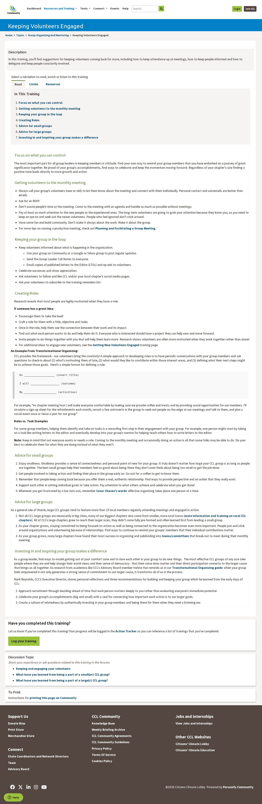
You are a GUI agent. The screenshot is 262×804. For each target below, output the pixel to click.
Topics (20, 35)
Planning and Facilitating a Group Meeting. (125, 228)
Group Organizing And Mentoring (48, 35)
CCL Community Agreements (112, 736)
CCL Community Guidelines (110, 742)
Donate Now (16, 723)
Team (12, 763)
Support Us (18, 716)
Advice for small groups (35, 126)
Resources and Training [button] (59, 8)
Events (114, 8)
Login (237, 8)
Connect (15, 749)
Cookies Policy (102, 761)
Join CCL (250, 8)
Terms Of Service (104, 755)
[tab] (18, 84)
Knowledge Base (103, 723)
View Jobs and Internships (194, 723)
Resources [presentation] (53, 84)
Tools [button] (84, 8)
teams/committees (176, 536)
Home (8, 35)
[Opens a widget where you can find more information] (13, 797)
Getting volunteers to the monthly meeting (49, 109)
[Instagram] (36, 787)
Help (125, 8)
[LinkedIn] (28, 787)
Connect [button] (99, 8)
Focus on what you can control (40, 103)
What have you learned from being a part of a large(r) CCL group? (62, 680)
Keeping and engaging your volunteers (43, 669)
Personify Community (238, 787)
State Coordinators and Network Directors (38, 756)
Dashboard (34, 8)
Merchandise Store (21, 736)
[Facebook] (13, 787)
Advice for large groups (35, 132)
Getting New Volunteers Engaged (116, 345)
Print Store (16, 730)
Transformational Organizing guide (197, 568)
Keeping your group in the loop (40, 114)
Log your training (23, 641)
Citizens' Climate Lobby (192, 744)
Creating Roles (29, 120)
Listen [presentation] (33, 84)
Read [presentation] (18, 84)
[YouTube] (44, 787)
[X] (21, 787)
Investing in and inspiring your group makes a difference (58, 137)
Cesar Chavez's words (111, 491)
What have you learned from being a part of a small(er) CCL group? (63, 675)
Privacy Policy (102, 749)
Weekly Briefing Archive (108, 730)
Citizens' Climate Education (195, 750)
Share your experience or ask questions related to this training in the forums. (59, 662)
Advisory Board (18, 769)
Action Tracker (126, 631)
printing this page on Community (53, 698)
